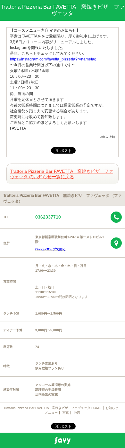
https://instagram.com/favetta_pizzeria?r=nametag (53, 59)
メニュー (51, 412)
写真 (66, 412)
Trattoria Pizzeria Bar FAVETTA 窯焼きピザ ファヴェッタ (63, 10)
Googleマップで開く (50, 249)
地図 (77, 412)
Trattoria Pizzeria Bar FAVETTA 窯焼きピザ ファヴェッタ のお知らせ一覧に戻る (61, 174)
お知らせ (111, 408)
